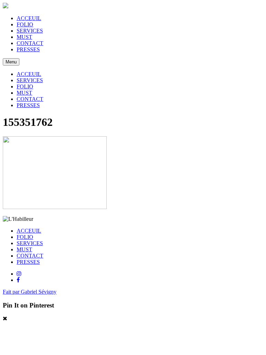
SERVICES (30, 31)
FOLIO (25, 24)
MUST (24, 37)
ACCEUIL (29, 18)
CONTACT (30, 43)
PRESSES (28, 49)
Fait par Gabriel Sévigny (29, 292)
